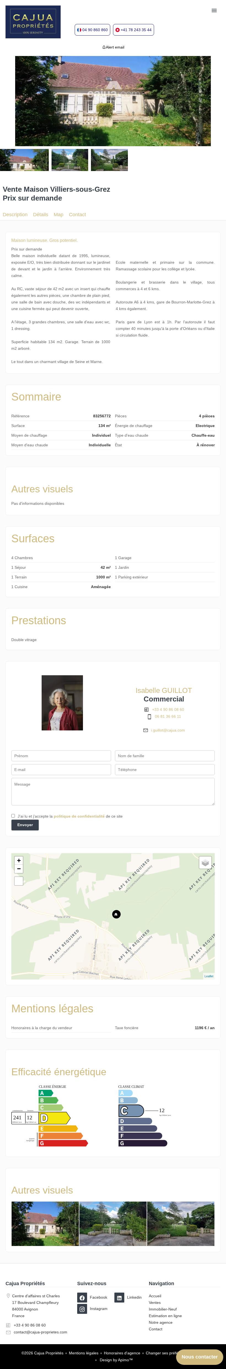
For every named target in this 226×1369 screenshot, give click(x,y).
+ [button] (19, 860)
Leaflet (209, 976)
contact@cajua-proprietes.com (40, 1332)
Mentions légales (83, 1353)
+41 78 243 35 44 (136, 30)
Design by (116, 1360)
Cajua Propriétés (25, 1283)
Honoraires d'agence (122, 1353)
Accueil (33, 22)
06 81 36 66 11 (168, 716)
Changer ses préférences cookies (175, 1353)
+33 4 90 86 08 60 (168, 709)
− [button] (19, 868)
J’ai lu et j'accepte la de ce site (70, 816)
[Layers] (205, 862)
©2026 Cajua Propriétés (42, 1353)
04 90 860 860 (95, 30)
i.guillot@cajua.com (168, 730)
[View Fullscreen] (19, 881)
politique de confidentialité (79, 816)
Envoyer (25, 825)
